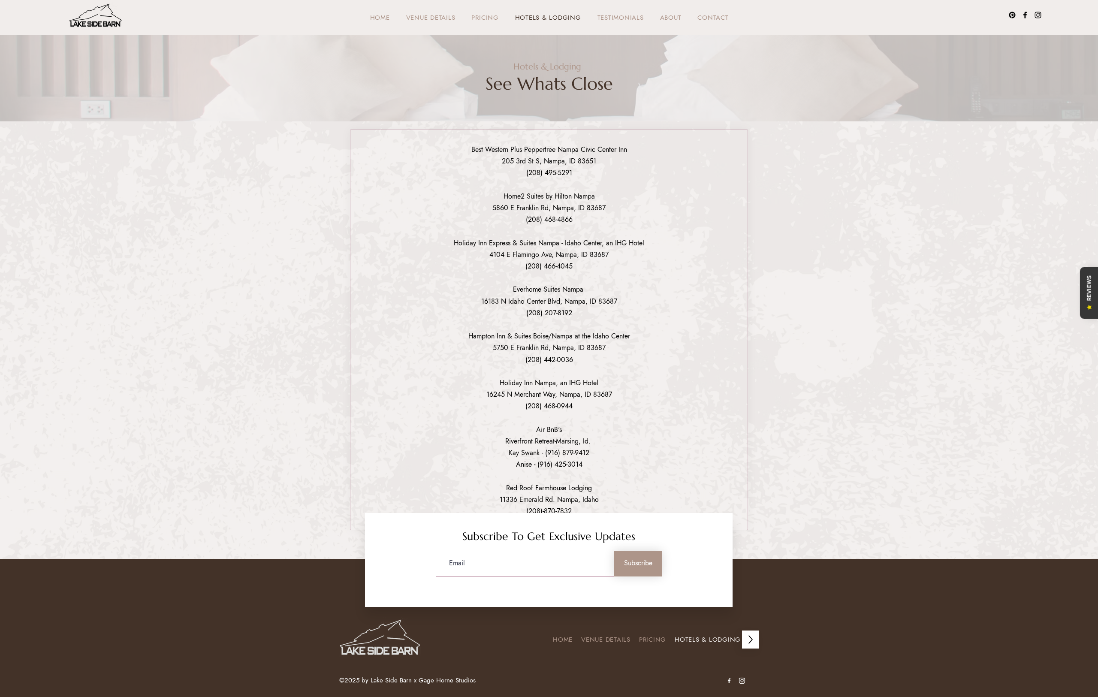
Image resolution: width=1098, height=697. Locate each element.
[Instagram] (1038, 15)
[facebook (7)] (729, 680)
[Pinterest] (1012, 15)
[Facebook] (1025, 15)
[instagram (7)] (742, 680)
